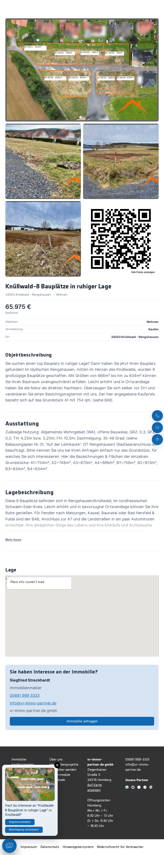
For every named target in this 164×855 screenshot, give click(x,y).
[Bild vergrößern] (82, 69)
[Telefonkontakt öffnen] (157, 415)
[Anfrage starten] (9, 845)
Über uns (56, 759)
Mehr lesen (13, 539)
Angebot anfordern (20, 822)
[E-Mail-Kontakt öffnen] (157, 427)
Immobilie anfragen (82, 721)
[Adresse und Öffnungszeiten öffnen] (157, 439)
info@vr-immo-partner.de (33, 703)
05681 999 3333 (25, 695)
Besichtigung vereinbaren (24, 829)
